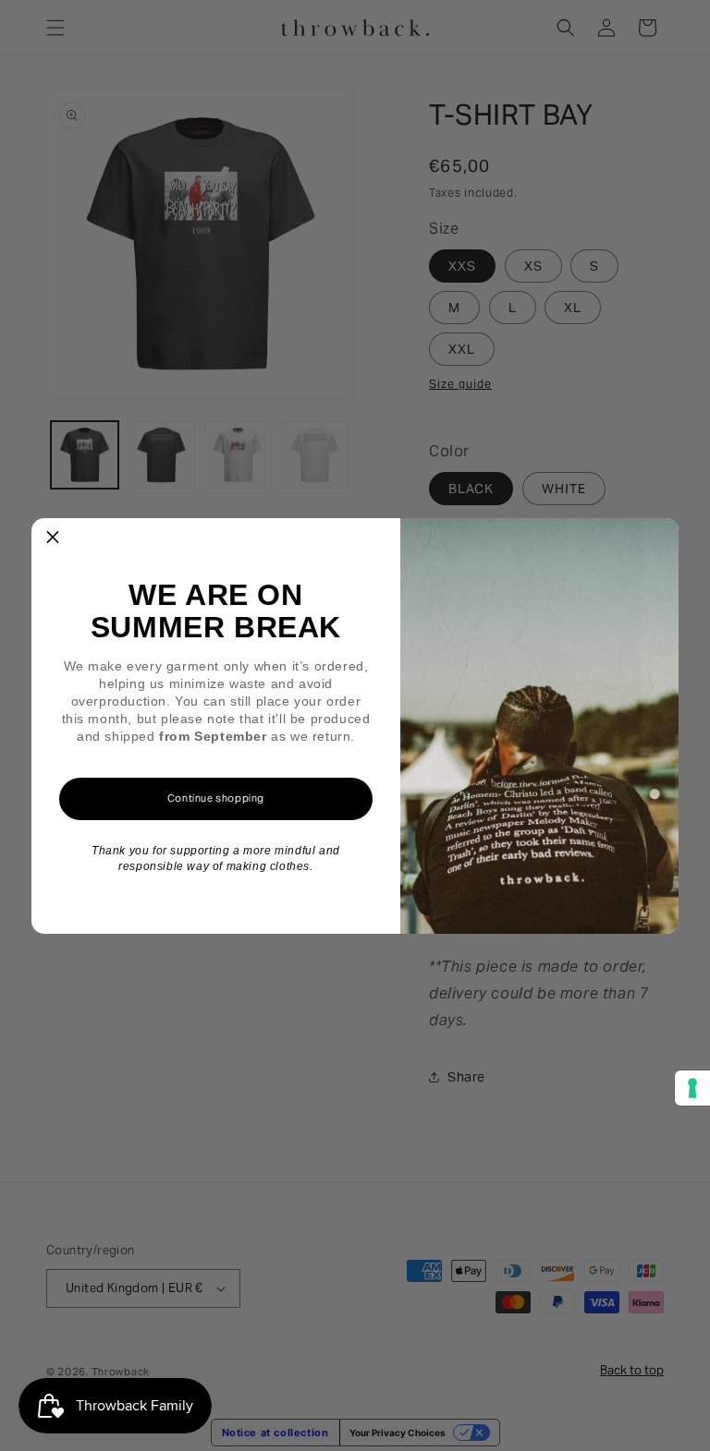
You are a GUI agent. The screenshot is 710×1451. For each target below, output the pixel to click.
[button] (52, 539)
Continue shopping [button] (215, 798)
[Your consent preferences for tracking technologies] (692, 1088)
